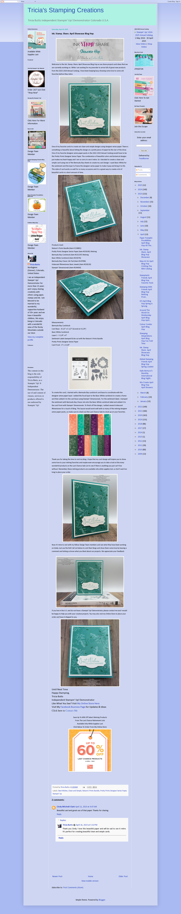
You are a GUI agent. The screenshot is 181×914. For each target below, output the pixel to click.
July (142, 222)
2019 (140, 420)
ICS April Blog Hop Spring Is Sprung (146, 303)
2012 (140, 441)
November (145, 202)
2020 (140, 415)
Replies (63, 820)
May (142, 230)
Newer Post (57, 876)
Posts (140, 170)
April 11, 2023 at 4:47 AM (86, 807)
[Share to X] (92, 787)
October (144, 206)
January (143, 401)
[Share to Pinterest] (96, 787)
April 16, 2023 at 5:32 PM (86, 825)
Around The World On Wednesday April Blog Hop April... (145, 315)
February (144, 397)
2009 (140, 454)
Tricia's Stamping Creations (66, 10)
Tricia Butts (68, 825)
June (142, 226)
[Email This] (88, 787)
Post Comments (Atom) (73, 888)
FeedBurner (144, 159)
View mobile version (89, 881)
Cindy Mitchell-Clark (66, 807)
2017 (140, 428)
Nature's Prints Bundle (90, 791)
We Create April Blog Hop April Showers (146, 385)
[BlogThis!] (90, 787)
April (142, 234)
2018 (140, 424)
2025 (140, 185)
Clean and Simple (74, 791)
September (145, 210)
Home (90, 876)
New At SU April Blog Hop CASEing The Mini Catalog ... (146, 266)
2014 (140, 433)
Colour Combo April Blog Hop (146, 326)
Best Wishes (63, 791)
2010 (140, 450)
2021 (140, 411)
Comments (142, 175)
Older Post (123, 876)
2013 (140, 437)
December (145, 198)
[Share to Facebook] (94, 787)
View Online (141, 44)
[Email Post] (83, 787)
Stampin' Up (57, 794)
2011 (140, 445)
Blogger (102, 900)
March (143, 393)
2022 (140, 407)
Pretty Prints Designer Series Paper (113, 791)
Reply (59, 814)
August (143, 217)
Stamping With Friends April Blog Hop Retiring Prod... (146, 292)
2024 (140, 190)
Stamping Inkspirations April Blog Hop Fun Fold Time (146, 338)
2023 (140, 194)
